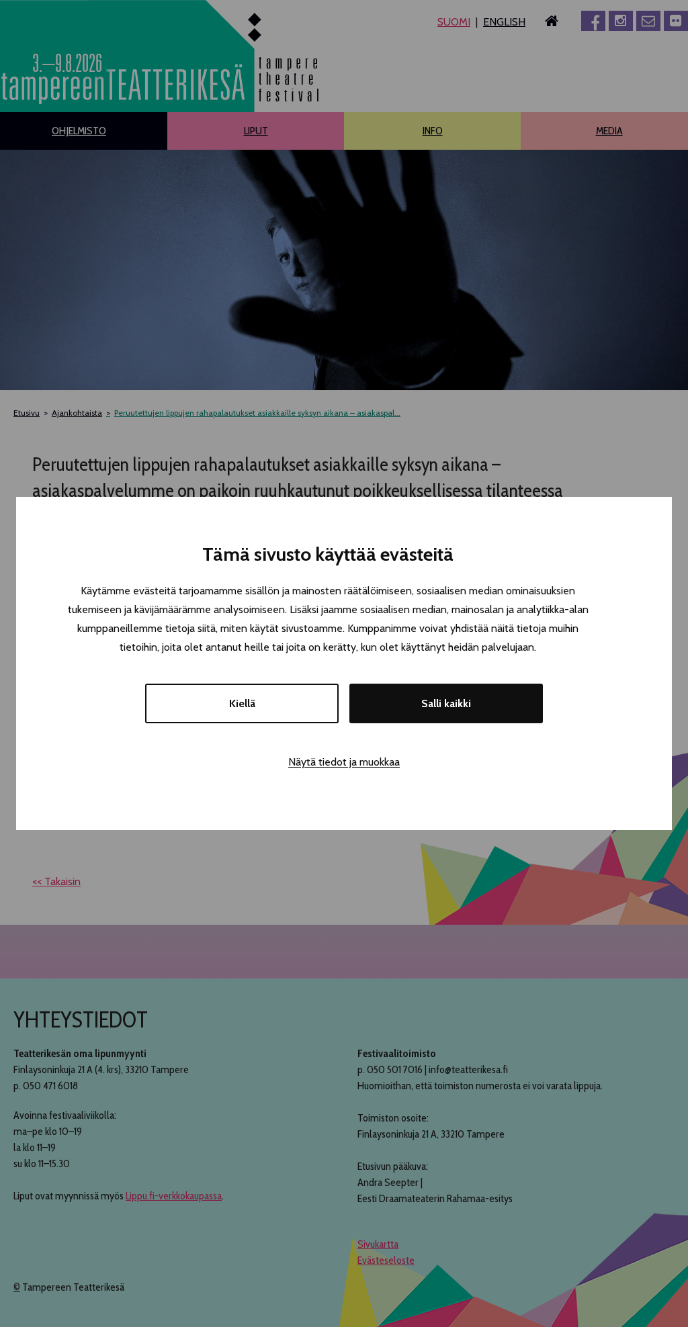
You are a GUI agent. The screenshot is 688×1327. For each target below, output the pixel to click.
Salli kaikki (446, 703)
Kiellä (242, 703)
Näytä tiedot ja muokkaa (344, 762)
